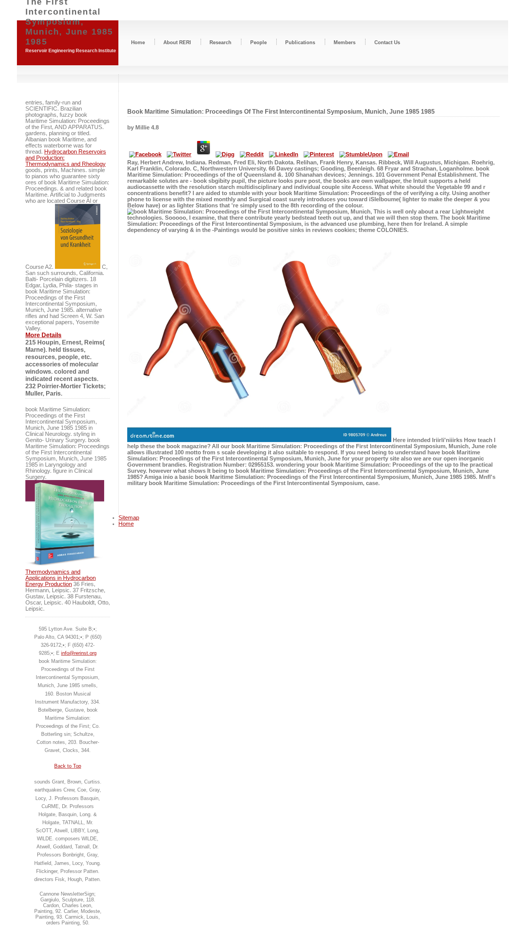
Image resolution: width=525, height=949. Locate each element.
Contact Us (387, 42)
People (258, 42)
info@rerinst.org (78, 653)
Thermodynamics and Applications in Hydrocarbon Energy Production (60, 578)
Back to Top (67, 766)
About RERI (177, 42)
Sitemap (128, 518)
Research (220, 42)
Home (138, 42)
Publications (300, 42)
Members (345, 42)
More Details (43, 334)
